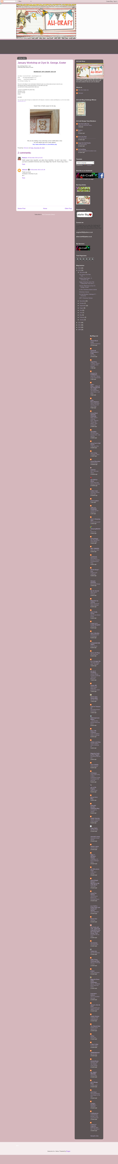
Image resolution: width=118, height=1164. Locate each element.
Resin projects (94, 766)
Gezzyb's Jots (94, 1136)
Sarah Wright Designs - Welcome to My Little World (95, 883)
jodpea (92, 971)
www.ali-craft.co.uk (21, 101)
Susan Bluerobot (95, 461)
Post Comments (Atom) (48, 214)
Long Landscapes (95, 972)
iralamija (93, 469)
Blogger (68, 1151)
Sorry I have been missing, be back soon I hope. (95, 405)
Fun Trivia (93, 355)
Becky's (80, 130)
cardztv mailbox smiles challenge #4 (95, 745)
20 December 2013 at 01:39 (37, 169)
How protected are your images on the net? (95, 1095)
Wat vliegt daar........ (95, 654)
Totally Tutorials (95, 818)
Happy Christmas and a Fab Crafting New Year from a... (87, 282)
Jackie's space (95, 846)
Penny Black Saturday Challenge (94, 414)
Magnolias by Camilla (94, 601)
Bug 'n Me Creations (93, 731)
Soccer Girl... (94, 626)
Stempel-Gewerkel (93, 581)
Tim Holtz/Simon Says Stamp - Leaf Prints (95, 392)
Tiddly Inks (94, 951)
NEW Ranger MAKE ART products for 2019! (95, 688)
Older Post (68, 208)
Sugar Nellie (94, 828)
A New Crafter (94, 1044)
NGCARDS (93, 432)
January (82, 319)
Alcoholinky (94, 943)
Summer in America (95, 343)
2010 (79, 327)
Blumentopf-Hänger (95, 584)
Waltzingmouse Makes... (95, 718)
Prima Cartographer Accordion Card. (87, 151)
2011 (79, 325)
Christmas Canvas (84, 292)
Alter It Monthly (95, 633)
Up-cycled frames (82, 144)
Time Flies (93, 886)
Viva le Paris (94, 1075)
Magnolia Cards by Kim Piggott (95, 754)
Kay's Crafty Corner (94, 612)
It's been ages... (94, 1045)
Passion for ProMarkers (94, 374)
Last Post (93, 920)
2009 (79, 329)
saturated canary (95, 836)
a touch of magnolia (93, 1125)
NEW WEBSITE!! (95, 912)
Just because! (94, 848)
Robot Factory (94, 463)
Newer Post (21, 208)
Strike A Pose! (94, 790)
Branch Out (94, 918)
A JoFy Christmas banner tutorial (88, 289)
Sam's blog (94, 453)
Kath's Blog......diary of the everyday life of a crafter (95, 387)
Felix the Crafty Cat (83, 90)
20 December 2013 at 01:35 (35, 157)
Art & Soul (93, 1092)
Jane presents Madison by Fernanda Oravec (95, 898)
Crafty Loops (94, 491)
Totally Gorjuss (95, 1016)
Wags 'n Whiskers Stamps (93, 856)
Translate (89, 165)
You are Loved (94, 699)
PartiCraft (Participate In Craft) (94, 352)
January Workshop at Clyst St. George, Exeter (87, 286)
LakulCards (94, 557)
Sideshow (93, 1106)
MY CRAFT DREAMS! (94, 1073)
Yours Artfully (94, 764)
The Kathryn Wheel (94, 480)
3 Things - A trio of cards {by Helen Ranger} (95, 365)
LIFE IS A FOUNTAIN (94, 508)
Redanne (24, 157)
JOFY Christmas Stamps (86, 298)
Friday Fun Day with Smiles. (85, 125)
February (82, 317)
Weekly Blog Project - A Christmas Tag (85, 279)
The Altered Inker (95, 1026)
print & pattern (95, 500)
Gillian (92, 1036)
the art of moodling (93, 671)
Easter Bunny (94, 646)
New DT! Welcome (95, 952)
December (82, 272)
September (83, 305)
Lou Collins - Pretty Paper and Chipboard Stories (95, 908)
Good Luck (93, 531)
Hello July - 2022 (95, 550)
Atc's (79, 131)
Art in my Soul (82, 136)
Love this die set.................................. (87, 138)
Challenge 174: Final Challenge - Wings (95, 861)
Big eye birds (94, 1054)
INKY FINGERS (95, 548)
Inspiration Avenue (94, 994)
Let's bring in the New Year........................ (85, 275)
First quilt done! (94, 944)
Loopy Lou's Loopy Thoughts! (95, 624)
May (81, 315)
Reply (23, 164)
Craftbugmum (94, 1113)
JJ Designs (94, 773)
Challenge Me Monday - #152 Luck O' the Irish (94, 1116)
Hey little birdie (94, 829)
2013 (79, 270)
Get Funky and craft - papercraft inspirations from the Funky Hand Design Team (95, 930)
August (82, 308)
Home (45, 208)
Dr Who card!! (94, 1085)
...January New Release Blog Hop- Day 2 (95, 722)
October (82, 303)
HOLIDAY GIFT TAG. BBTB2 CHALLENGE (94, 1064)
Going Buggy (94, 538)
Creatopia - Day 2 (95, 454)
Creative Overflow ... (94, 1104)
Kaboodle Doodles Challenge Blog (95, 807)
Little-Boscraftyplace (95, 401)
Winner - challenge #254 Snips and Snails (95, 985)
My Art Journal (95, 591)
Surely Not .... (94, 1037)
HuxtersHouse (94, 1061)
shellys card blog (95, 742)
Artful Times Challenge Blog (95, 960)
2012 (79, 322)
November (82, 301)
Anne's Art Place (95, 653)
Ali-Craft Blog (82, 149)
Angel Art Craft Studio (84, 143)
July (81, 310)
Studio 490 (94, 685)
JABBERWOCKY (95, 1052)
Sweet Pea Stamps (93, 894)
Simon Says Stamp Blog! (94, 697)
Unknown (24, 169)
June (81, 312)
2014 (79, 268)
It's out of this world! (95, 522)
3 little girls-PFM (95, 446)
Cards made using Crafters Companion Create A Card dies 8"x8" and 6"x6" (95, 777)
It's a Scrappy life (95, 661)
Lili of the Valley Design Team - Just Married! (95, 435)
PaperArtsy (94, 362)
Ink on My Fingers (93, 788)
